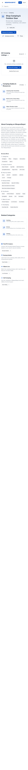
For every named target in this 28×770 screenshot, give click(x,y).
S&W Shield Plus (20, 166)
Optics (11, 161)
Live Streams (14, 201)
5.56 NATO (14, 174)
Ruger (24, 193)
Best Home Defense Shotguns (8, 188)
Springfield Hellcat (6, 169)
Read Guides (4, 262)
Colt (15, 196)
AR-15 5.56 (22, 169)
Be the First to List (14, 71)
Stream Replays (5, 201)
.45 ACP (8, 174)
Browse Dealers (5, 250)
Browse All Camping (7, 32)
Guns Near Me (5, 207)
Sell (20, 2)
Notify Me (12, 27)
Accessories (4, 161)
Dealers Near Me (14, 207)
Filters (21, 36)
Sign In (24, 2)
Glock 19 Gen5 (5, 166)
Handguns (4, 158)
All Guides (21, 84)
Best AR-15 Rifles (15, 183)
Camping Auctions (9, 36)
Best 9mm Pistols (5, 183)
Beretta (10, 196)
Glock (3, 193)
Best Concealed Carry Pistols (8, 185)
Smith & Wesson (10, 193)
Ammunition (22, 158)
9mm (3, 174)
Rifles (10, 158)
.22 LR (3, 177)
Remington (21, 196)
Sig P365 (12, 166)
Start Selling (4, 284)
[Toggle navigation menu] (2, 2)
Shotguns (15, 158)
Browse (5, 12)
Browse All (21, 54)
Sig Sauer (18, 193)
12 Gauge (9, 177)
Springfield (4, 196)
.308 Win (21, 174)
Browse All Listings (13, 67)
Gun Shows (21, 201)
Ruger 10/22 (14, 169)
